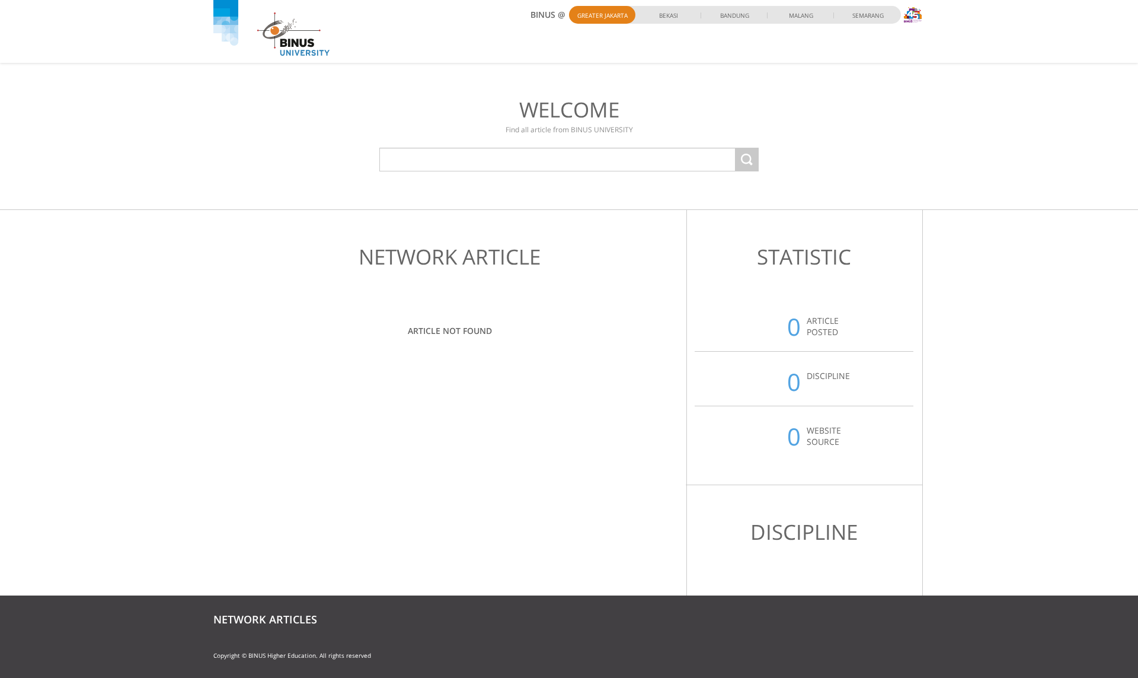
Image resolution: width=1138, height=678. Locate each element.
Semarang (868, 15)
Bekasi (668, 15)
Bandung (734, 15)
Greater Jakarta (602, 15)
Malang (801, 15)
